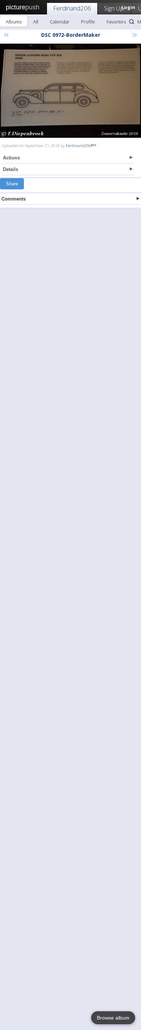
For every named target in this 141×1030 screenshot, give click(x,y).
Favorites (116, 21)
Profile (88, 21)
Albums (14, 21)
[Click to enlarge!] (70, 91)
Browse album (113, 1018)
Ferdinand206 (72, 8)
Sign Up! (114, 8)
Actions (11, 157)
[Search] (131, 21)
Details (10, 169)
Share (12, 183)
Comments (13, 199)
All (35, 21)
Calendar (59, 21)
